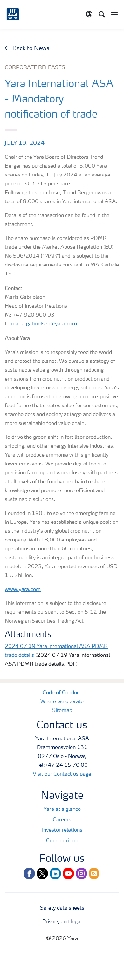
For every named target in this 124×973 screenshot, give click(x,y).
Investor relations (62, 830)
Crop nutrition (62, 840)
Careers (62, 820)
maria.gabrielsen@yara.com (44, 324)
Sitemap (62, 710)
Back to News (30, 48)
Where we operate (62, 701)
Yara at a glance (62, 809)
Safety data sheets (62, 908)
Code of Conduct (62, 692)
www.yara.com (23, 589)
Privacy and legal (62, 922)
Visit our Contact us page (62, 774)
